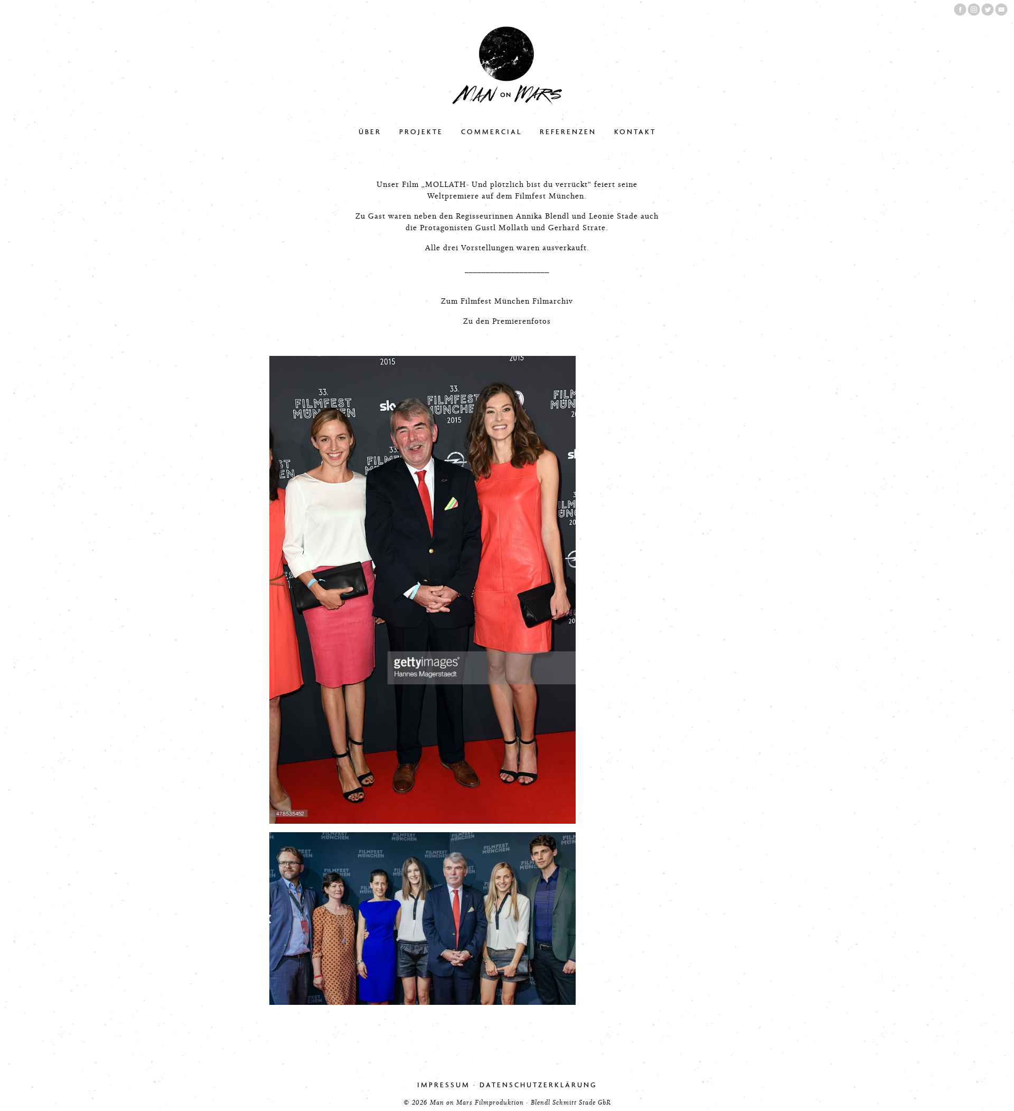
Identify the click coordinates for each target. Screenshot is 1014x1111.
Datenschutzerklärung (538, 1084)
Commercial (491, 131)
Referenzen (568, 131)
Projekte (421, 131)
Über (370, 131)
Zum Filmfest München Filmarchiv (507, 301)
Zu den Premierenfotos (507, 321)
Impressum (443, 1084)
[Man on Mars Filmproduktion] (507, 102)
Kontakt (635, 131)
